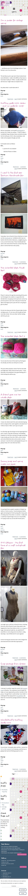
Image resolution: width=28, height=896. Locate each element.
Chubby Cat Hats (5, 862)
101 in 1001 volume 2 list (7, 749)
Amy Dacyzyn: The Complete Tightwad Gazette (11, 852)
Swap (2, 709)
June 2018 (5, 874)
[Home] (7, 5)
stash (2, 158)
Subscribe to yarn (1, 776)
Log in (15, 99)
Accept (22, 893)
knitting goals (20, 130)
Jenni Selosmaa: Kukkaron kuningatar (9, 846)
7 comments (22, 262)
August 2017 (5, 878)
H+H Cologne (22, 628)
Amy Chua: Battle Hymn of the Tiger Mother (10, 848)
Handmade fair (8, 238)
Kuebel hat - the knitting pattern (8, 860)
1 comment (23, 166)
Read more (10, 99)
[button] (14, 9)
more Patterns (23, 866)
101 (2, 160)
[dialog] (14, 887)
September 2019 (6, 873)
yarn (2, 92)
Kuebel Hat (3, 865)
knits (2, 96)
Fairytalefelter (19, 696)
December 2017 (6, 876)
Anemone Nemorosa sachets (7, 863)
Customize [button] (14, 886)
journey (3, 253)
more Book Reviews (22, 854)
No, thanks (23, 889)
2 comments (22, 536)
